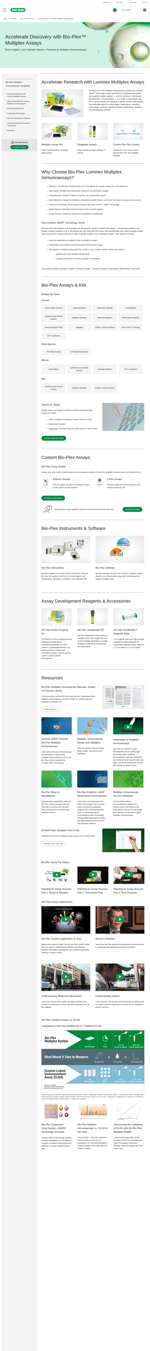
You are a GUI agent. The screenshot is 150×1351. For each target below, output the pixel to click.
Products (14, 18)
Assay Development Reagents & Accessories (19, 124)
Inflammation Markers (130, 318)
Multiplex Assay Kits (52, 144)
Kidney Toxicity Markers (105, 327)
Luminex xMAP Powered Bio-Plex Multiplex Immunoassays (54, 742)
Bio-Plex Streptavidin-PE (90, 629)
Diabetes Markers (79, 318)
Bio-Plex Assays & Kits (15, 108)
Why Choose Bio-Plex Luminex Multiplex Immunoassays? (18, 102)
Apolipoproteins (79, 308)
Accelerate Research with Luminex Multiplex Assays (16, 95)
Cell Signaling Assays (79, 352)
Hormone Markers (105, 318)
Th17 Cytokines (53, 336)
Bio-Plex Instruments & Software (19, 118)
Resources (11, 130)
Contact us (53, 429)
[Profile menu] (136, 10)
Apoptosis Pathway (105, 308)
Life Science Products (27, 18)
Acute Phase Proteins (53, 308)
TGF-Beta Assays (53, 352)
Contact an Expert (19, 147)
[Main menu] (4, 10)
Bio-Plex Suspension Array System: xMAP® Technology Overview (53, 1128)
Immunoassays (43, 18)
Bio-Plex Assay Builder (53, 466)
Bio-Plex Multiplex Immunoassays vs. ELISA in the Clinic (92, 1128)
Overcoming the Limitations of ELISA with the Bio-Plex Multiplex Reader (128, 1128)
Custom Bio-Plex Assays (16, 113)
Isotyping (79, 327)
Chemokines (131, 308)
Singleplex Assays (87, 144)
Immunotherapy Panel (54, 327)
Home (5, 18)
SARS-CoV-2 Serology (130, 327)
